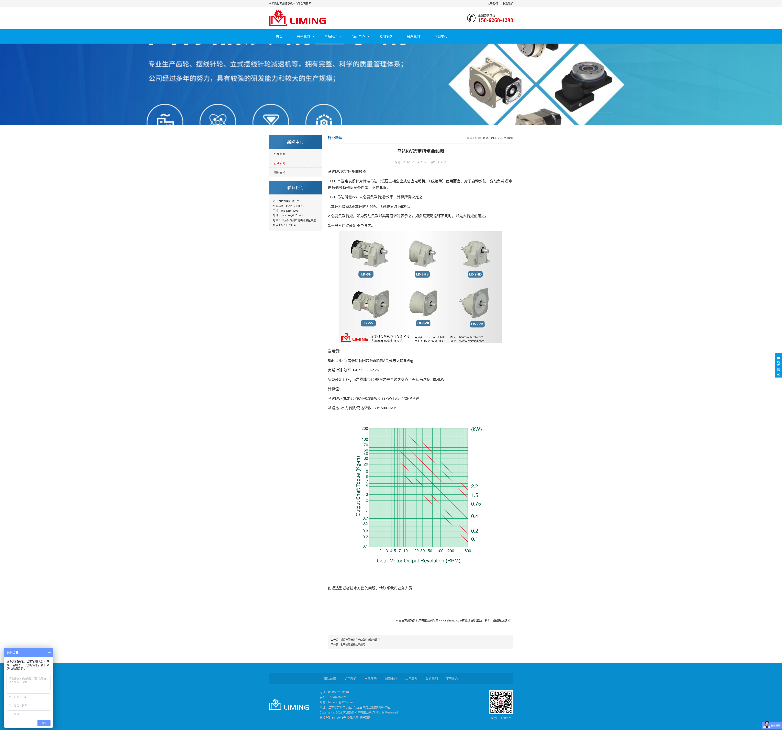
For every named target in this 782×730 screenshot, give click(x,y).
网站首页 (330, 678)
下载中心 (440, 36)
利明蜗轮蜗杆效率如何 (353, 644)
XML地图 (352, 717)
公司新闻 (279, 154)
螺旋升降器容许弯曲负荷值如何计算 (360, 639)
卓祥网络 (365, 717)
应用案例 (385, 36)
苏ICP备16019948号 (333, 717)
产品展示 (330, 36)
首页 (279, 36)
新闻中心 (358, 36)
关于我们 (492, 3)
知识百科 (279, 172)
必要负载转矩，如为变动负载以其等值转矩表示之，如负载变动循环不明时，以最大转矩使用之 (408, 215)
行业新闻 (279, 163)
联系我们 (508, 3)
